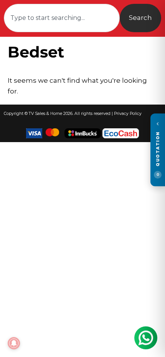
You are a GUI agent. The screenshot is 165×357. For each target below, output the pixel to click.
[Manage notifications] (14, 343)
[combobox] (62, 18)
